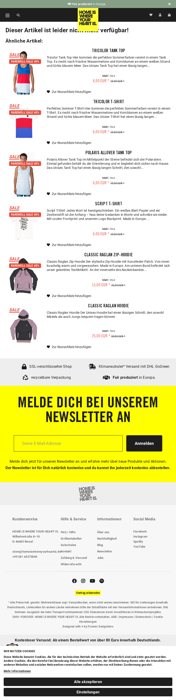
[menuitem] (5, 15)
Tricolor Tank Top (108, 51)
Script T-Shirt (108, 204)
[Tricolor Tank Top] (24, 72)
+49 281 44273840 (24, 556)
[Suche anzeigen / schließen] (18, 15)
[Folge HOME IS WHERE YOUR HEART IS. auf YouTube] (92, 581)
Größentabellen (71, 538)
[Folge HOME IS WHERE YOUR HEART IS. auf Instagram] (83, 581)
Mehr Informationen (17, 671)
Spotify (138, 541)
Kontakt (66, 551)
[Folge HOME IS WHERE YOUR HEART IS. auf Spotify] (101, 581)
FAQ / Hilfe (68, 532)
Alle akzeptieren (88, 682)
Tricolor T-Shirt (108, 102)
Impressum (126, 617)
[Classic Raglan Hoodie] (24, 327)
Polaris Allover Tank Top (108, 153)
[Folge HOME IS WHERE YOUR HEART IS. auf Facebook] (74, 581)
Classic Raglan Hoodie (108, 306)
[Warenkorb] (169, 15)
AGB (114, 617)
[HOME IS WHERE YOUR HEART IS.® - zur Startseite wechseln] (88, 19)
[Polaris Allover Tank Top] (24, 174)
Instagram (140, 536)
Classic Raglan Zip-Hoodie (108, 255)
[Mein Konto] (160, 15)
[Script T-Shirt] (24, 225)
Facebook (140, 531)
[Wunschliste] (150, 15)
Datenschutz (143, 617)
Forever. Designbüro (100, 626)
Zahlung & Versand (74, 557)
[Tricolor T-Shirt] (24, 123)
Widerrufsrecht (71, 564)
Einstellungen (88, 692)
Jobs (100, 557)
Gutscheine (68, 545)
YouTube (139, 546)
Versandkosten (78, 602)
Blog (100, 545)
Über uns (103, 532)
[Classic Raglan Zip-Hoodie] (24, 276)
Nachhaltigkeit (107, 538)
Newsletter (104, 551)
